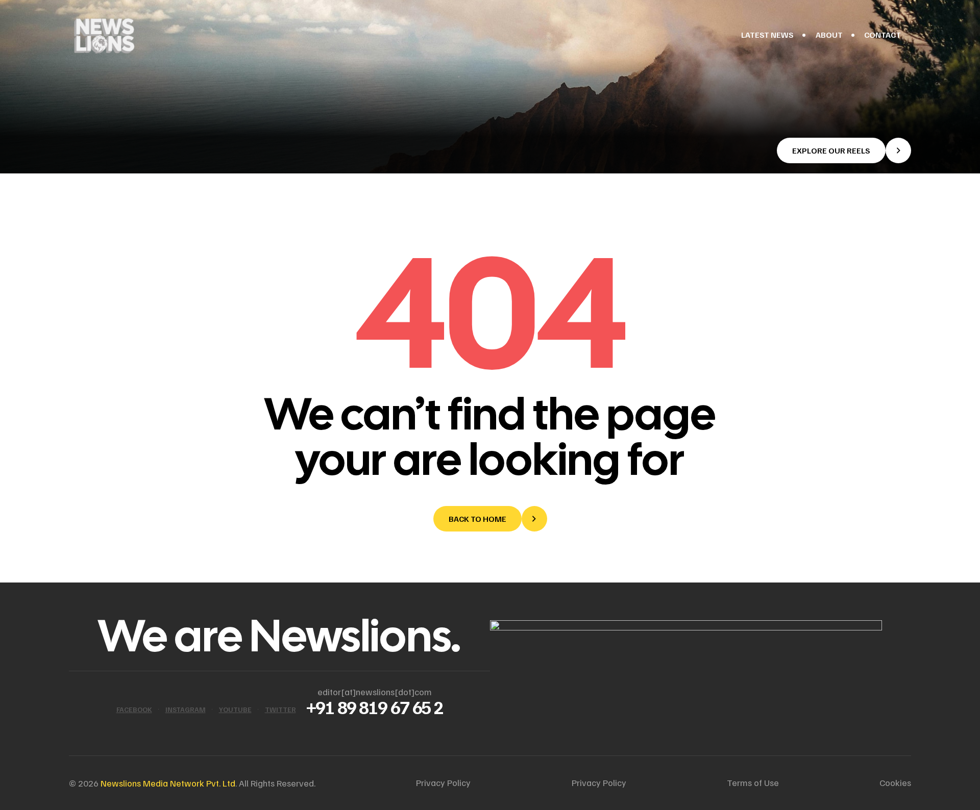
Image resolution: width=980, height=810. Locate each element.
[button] (844, 150)
